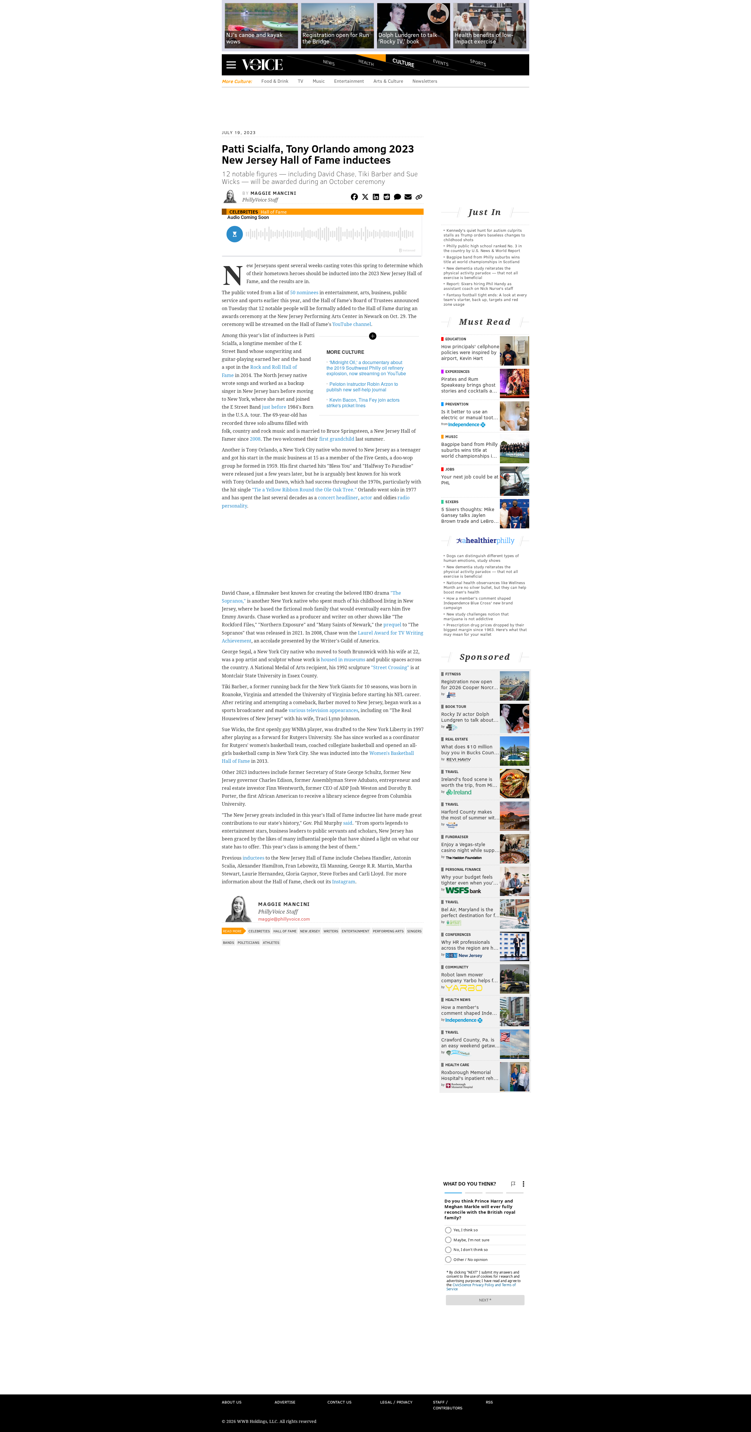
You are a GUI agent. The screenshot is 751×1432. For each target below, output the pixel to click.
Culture (403, 62)
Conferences (458, 934)
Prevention (456, 404)
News (329, 62)
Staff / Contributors (447, 1405)
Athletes (271, 942)
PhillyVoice (262, 64)
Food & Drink (274, 81)
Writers (331, 931)
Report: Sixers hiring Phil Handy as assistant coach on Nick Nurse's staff (478, 286)
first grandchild (336, 439)
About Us (231, 1402)
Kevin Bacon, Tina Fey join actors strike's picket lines (363, 402)
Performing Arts (388, 931)
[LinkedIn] (376, 198)
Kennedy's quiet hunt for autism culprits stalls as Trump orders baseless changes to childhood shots (484, 234)
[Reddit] (386, 198)
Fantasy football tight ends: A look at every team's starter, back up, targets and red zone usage (485, 299)
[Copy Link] (419, 198)
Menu (231, 64)
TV (300, 81)
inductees (253, 858)
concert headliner (338, 498)
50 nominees (304, 292)
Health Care (457, 1064)
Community (456, 967)
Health (366, 62)
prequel (392, 625)
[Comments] (397, 198)
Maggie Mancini (273, 193)
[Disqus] (323, 1104)
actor (366, 498)
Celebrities (243, 212)
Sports (478, 62)
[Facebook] (354, 198)
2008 (255, 439)
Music (319, 81)
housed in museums (343, 659)
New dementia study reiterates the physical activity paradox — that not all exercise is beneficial (481, 272)
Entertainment (349, 81)
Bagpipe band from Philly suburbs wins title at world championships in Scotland (482, 259)
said (347, 823)
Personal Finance (463, 869)
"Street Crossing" (390, 667)
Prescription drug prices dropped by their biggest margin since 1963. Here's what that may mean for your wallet (485, 629)
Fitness (453, 674)
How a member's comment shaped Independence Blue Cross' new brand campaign (478, 602)
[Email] (408, 198)
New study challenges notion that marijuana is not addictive (476, 616)
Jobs (449, 469)
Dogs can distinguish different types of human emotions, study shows (481, 558)
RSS (489, 1402)
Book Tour (455, 706)
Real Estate (456, 739)
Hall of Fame (274, 212)
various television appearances (323, 710)
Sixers (452, 501)
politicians (248, 942)
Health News (458, 999)
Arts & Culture (388, 81)
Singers (414, 931)
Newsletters (424, 81)
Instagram (343, 882)
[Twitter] (365, 198)
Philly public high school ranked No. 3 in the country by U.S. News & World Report (483, 248)
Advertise (285, 1402)
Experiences (457, 371)
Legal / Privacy (396, 1402)
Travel (452, 771)
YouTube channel (351, 324)
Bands (228, 942)
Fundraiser (456, 836)
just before (273, 407)
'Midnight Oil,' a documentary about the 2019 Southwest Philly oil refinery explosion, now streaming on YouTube (366, 368)
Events (441, 62)
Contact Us (339, 1402)
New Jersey (310, 931)
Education (455, 338)
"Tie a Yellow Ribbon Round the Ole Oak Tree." (304, 490)
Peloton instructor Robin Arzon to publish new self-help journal (362, 387)
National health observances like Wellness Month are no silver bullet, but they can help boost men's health (485, 587)
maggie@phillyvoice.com (284, 919)
